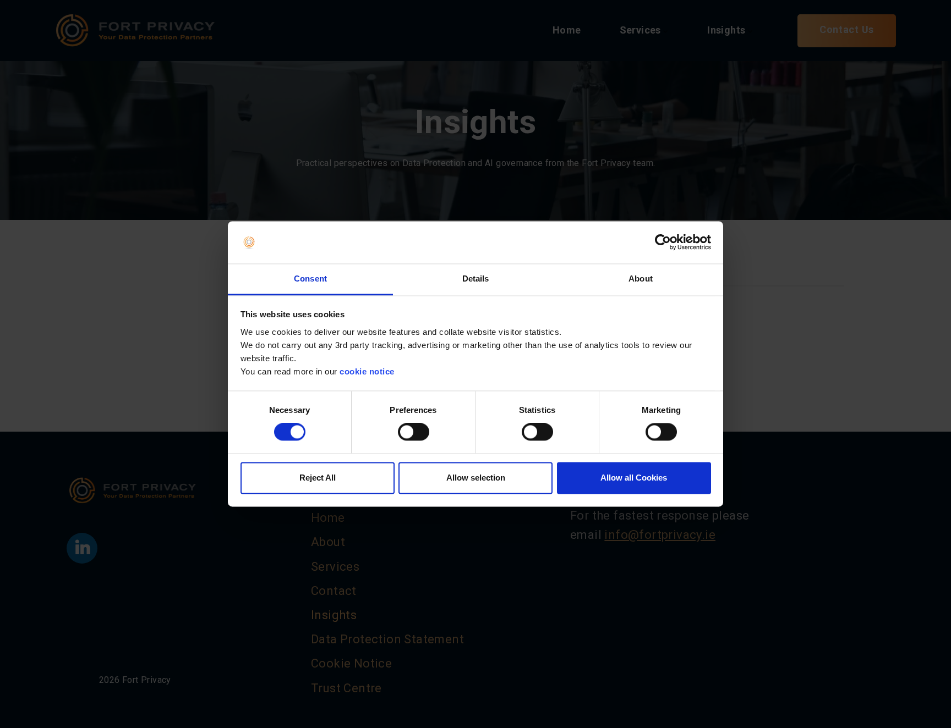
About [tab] (640, 278)
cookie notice (367, 371)
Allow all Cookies (633, 477)
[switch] (413, 432)
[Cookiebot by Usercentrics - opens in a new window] (663, 242)
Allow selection (475, 477)
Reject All (317, 477)
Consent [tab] (310, 278)
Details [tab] (475, 278)
